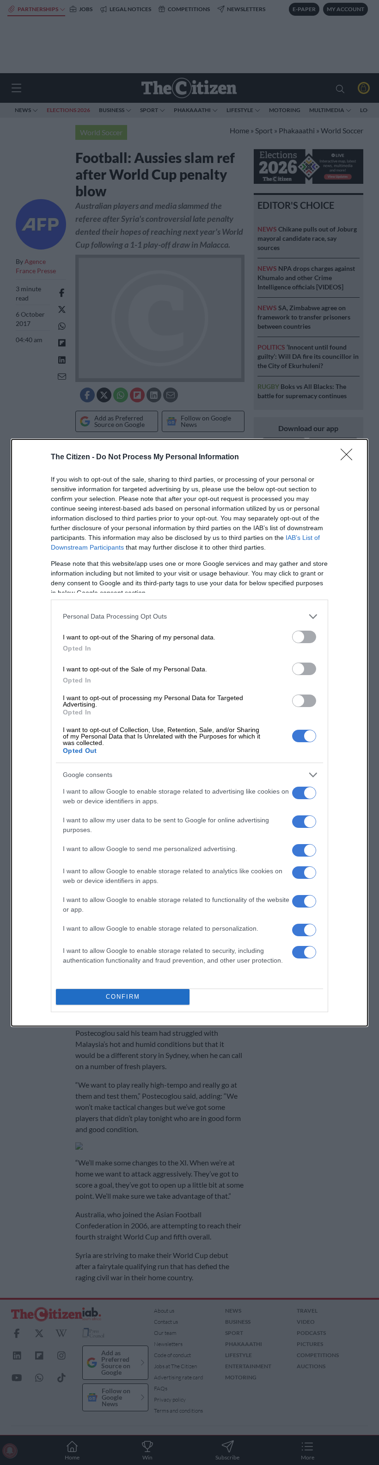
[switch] (304, 637)
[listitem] (189, 616)
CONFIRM (123, 996)
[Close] (349, 457)
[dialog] (189, 732)
